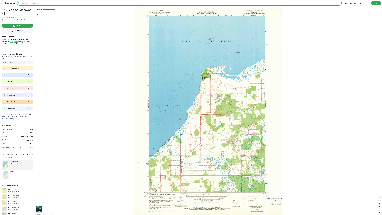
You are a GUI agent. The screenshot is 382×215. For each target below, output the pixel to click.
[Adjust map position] (37, 13)
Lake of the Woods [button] (23, 44)
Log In (367, 3)
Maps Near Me (350, 3)
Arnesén (30, 20)
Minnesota (5, 20)
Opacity (39, 9)
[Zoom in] (379, 206)
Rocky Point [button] (14, 42)
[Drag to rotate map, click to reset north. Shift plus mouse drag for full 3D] (379, 212)
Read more (5, 47)
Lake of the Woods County (17, 20)
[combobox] (179, 3)
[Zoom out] (379, 209)
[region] (208, 110)
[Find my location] (379, 202)
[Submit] (19, 3)
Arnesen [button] (4, 39)
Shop (359, 3)
